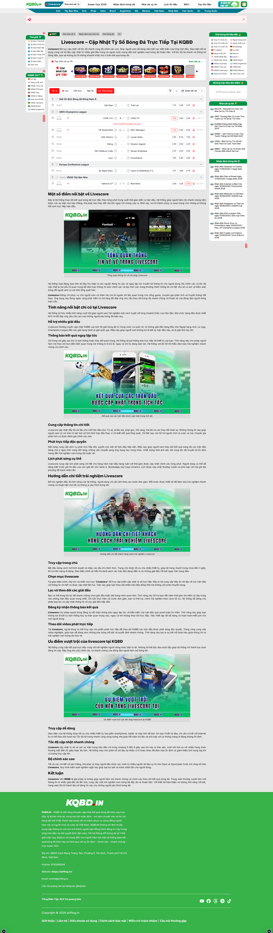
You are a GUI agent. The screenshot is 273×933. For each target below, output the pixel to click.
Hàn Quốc (187, 11)
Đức (84, 11)
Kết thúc (78, 90)
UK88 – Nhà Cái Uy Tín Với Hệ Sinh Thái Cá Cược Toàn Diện (228, 142)
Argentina (125, 11)
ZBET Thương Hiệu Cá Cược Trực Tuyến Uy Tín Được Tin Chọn (230, 117)
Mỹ (136, 11)
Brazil (113, 11)
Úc (198, 11)
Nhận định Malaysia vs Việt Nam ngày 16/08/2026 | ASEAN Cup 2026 (229, 196)
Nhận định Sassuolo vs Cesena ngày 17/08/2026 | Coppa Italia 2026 (228, 169)
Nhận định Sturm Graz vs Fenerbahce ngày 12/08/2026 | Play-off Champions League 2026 (230, 225)
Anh (58, 11)
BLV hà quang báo (70, 899)
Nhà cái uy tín (149, 4)
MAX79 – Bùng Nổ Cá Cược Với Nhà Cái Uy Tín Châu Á (229, 110)
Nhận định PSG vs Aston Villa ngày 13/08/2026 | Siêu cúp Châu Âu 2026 (230, 215)
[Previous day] (176, 91)
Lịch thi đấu (170, 4)
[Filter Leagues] (170, 91)
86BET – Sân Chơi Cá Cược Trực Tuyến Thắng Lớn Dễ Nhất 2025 (229, 135)
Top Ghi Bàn (205, 4)
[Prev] (71, 71)
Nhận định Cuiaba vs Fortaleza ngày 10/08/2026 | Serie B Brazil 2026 (229, 235)
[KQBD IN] (34, 4)
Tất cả (54, 90)
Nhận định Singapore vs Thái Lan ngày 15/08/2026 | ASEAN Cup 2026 (229, 206)
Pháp (93, 11)
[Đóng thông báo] (244, 19)
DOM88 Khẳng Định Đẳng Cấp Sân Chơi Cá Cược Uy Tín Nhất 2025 (228, 126)
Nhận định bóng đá (124, 4)
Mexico (146, 11)
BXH (186, 4)
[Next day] (202, 91)
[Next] (197, 71)
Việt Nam (159, 11)
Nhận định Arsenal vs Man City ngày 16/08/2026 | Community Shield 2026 (228, 186)
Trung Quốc (210, 11)
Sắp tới (90, 90)
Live (67, 90)
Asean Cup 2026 (97, 4)
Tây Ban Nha (71, 11)
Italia (103, 11)
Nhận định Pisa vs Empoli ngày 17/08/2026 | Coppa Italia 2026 (228, 177)
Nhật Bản (173, 11)
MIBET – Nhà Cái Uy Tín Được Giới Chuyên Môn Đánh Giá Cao (230, 150)
